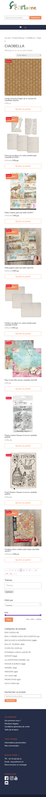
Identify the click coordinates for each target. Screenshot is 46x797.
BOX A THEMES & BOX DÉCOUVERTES (20, 636)
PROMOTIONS (10, 679)
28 (7, 574)
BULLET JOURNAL (12, 644)
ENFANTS (9, 656)
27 (36, 570)
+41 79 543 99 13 (14, 759)
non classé (9, 676)
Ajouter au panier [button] (23, 109)
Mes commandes (12, 746)
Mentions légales (12, 724)
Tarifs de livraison (11, 730)
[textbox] (23, 585)
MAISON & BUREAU (13, 664)
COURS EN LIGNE (12, 648)
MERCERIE (9, 672)
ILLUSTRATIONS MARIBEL (15, 660)
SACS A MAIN (10, 683)
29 (11, 574)
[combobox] (23, 604)
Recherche (35, 18)
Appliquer (9, 592)
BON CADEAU (10, 632)
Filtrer (8, 620)
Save (9, 61)
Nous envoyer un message (16, 765)
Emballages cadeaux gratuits (16, 652)
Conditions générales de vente (17, 727)
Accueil (7, 38)
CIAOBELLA (30, 38)
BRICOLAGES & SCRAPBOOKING (18, 640)
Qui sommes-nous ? (13, 721)
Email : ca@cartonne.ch (14, 762)
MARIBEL (8, 668)
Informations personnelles (15, 743)
